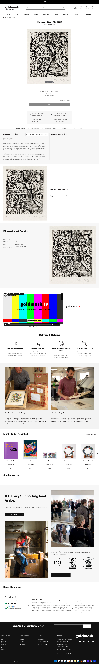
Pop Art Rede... (30, 464)
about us (3, 646)
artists (2, 638)
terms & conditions (43, 641)
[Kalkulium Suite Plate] (69, 451)
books (2, 642)
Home (4, 17)
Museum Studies (49, 89)
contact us (22, 642)
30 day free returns (59, 121)
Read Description (49, 93)
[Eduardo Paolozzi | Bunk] (11, 450)
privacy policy (41, 639)
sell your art (23, 644)
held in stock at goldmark (60, 115)
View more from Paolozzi (9, 139)
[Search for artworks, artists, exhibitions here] (63, 7)
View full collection (91, 434)
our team (22, 641)
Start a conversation (37, 115)
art (2, 639)
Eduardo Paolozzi (50, 24)
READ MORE (14, 514)
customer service (24, 638)
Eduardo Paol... (11, 464)
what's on (3, 644)
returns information (43, 644)
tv (1, 647)
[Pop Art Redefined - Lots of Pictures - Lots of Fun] (30, 449)
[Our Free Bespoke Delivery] (26, 388)
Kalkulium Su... (69, 464)
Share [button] (40, 85)
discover (3, 649)
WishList (81, 8)
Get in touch (35, 121)
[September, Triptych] (49, 455)
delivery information (43, 642)
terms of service (42, 638)
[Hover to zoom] (49, 56)
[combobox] (45, 7)
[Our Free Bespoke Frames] (72, 388)
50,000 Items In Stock (49, 1)
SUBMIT (87, 626)
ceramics (3, 641)
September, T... (49, 464)
